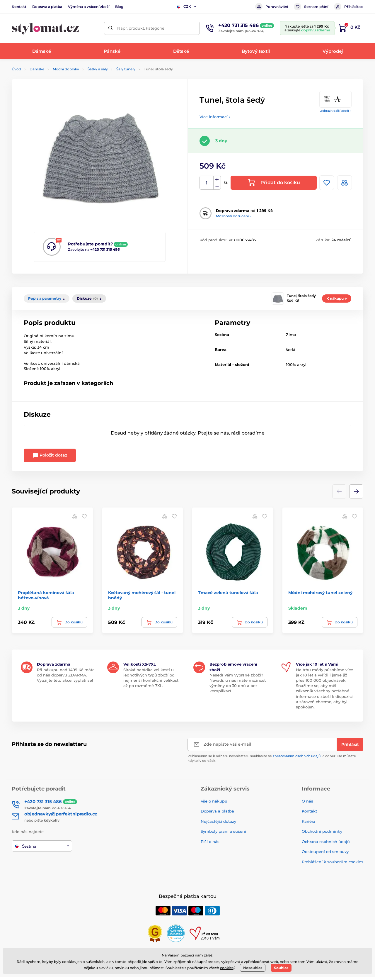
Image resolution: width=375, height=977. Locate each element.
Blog (119, 6)
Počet (207, 183)
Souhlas (281, 968)
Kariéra (308, 821)
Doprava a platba (47, 6)
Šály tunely (125, 69)
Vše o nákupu (214, 801)
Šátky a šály (98, 69)
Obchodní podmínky (322, 831)
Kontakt (19, 6)
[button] (356, 491)
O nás (307, 801)
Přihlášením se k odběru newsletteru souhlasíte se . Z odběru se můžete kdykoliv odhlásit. (272, 758)
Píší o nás (210, 841)
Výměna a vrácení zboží (88, 6)
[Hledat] (110, 28)
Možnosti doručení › (233, 216)
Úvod (16, 69)
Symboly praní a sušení (223, 831)
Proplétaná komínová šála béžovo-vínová (46, 595)
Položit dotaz (52, 455)
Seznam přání (316, 6)
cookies (226, 968)
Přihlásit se (353, 6)
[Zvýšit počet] (217, 179)
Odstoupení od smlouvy (325, 851)
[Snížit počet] (217, 186)
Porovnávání (276, 6)
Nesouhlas (252, 968)
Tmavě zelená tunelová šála (228, 592)
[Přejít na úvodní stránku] (45, 28)
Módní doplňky (66, 69)
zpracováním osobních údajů (297, 756)
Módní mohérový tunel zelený (320, 592)
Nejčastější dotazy (218, 821)
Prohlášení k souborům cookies (332, 861)
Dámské (37, 69)
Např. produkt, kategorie (140, 28)
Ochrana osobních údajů (326, 841)
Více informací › (215, 116)
